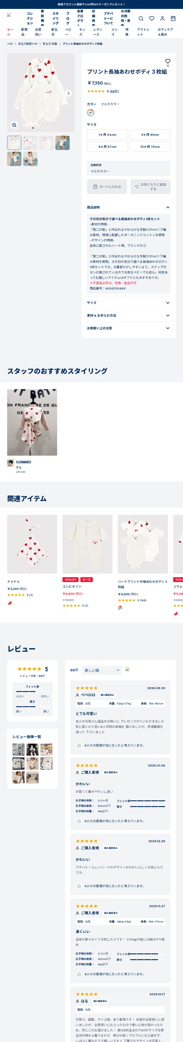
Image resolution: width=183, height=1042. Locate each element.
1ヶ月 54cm (107, 134)
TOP (10, 43)
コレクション (30, 18)
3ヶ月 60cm (150, 134)
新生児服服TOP (27, 43)
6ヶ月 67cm (107, 146)
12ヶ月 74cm (150, 146)
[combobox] (102, 670)
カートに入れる (110, 186)
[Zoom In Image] (14, 125)
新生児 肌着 (50, 43)
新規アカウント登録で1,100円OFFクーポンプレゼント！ (91, 4)
